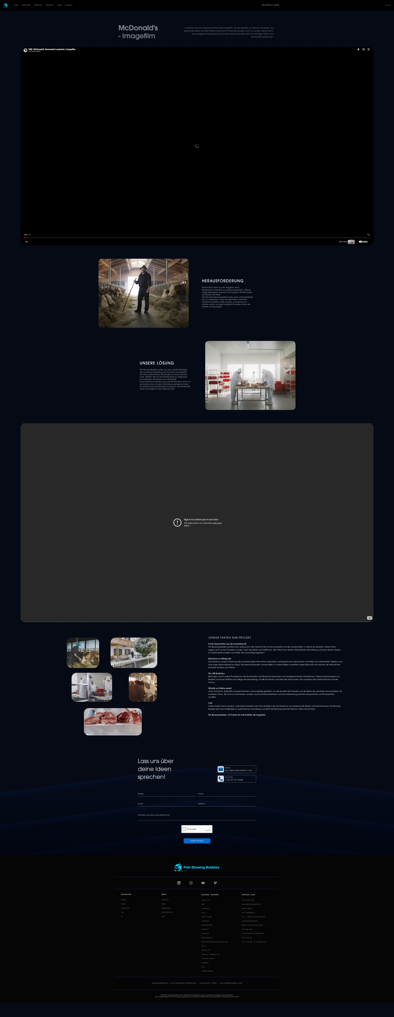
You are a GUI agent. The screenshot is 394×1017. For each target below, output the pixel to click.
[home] (5, 5)
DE (387, 5)
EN (390, 5)
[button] (16, 5)
